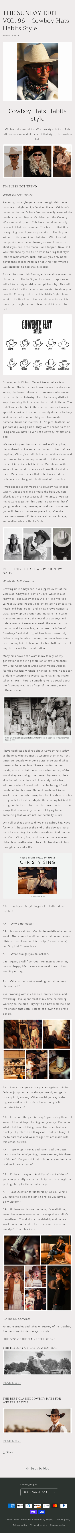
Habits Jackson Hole (23, 1519)
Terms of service (38, 1525)
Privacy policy (20, 1525)
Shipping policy (57, 1525)
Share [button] (9, 1452)
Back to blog (40, 1468)
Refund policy (63, 1520)
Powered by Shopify (43, 1519)
